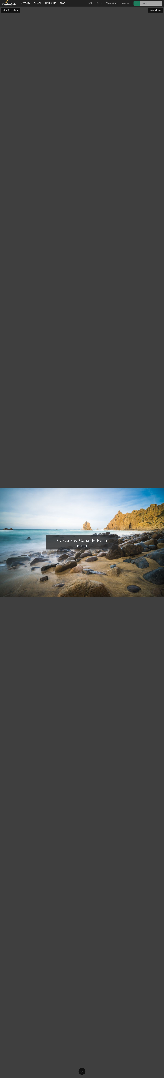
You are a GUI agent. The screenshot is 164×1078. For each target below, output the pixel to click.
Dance (99, 3)
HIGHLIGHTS (50, 3)
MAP (91, 3)
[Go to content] (82, 1071)
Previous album (11, 10)
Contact (125, 3)
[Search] (137, 3)
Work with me (112, 3)
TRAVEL (37, 3)
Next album (155, 10)
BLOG (62, 3)
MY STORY (25, 3)
